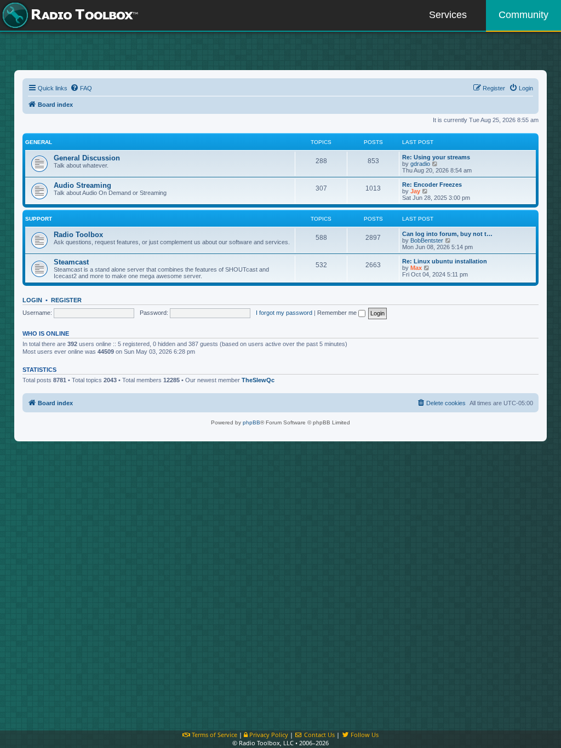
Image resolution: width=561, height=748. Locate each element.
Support (38, 219)
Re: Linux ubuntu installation (444, 261)
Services (448, 14)
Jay (415, 191)
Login (32, 300)
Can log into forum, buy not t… (447, 234)
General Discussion (87, 158)
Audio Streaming (82, 185)
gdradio (420, 163)
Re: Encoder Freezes (432, 184)
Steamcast (71, 262)
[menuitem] (81, 88)
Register (66, 300)
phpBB (251, 422)
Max (416, 267)
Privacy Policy (268, 734)
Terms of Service (213, 734)
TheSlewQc (258, 380)
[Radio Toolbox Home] (68, 15)
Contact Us (318, 734)
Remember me (337, 312)
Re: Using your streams (436, 157)
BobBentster (426, 240)
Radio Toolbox (78, 235)
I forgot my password (284, 312)
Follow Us (364, 734)
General (38, 142)
